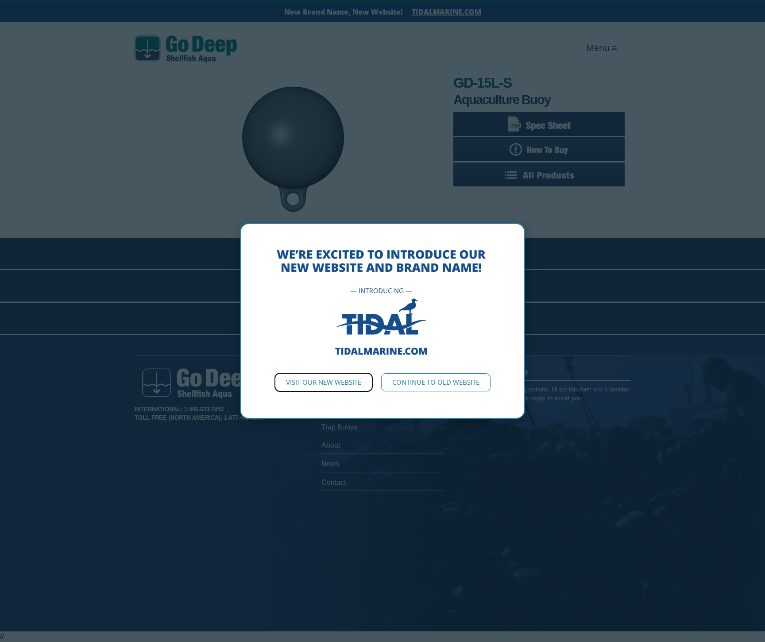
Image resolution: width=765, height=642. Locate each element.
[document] (382, 321)
